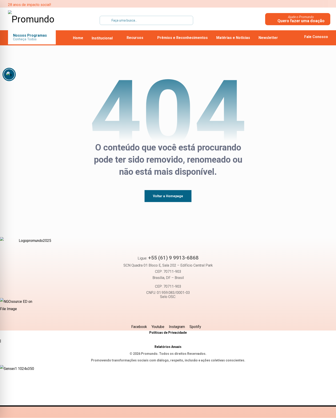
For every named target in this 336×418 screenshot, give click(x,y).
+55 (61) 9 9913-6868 (173, 258)
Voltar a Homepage (168, 196)
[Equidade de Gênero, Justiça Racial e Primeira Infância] (36, 19)
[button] (288, 4)
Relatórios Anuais (168, 347)
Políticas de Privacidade (168, 332)
